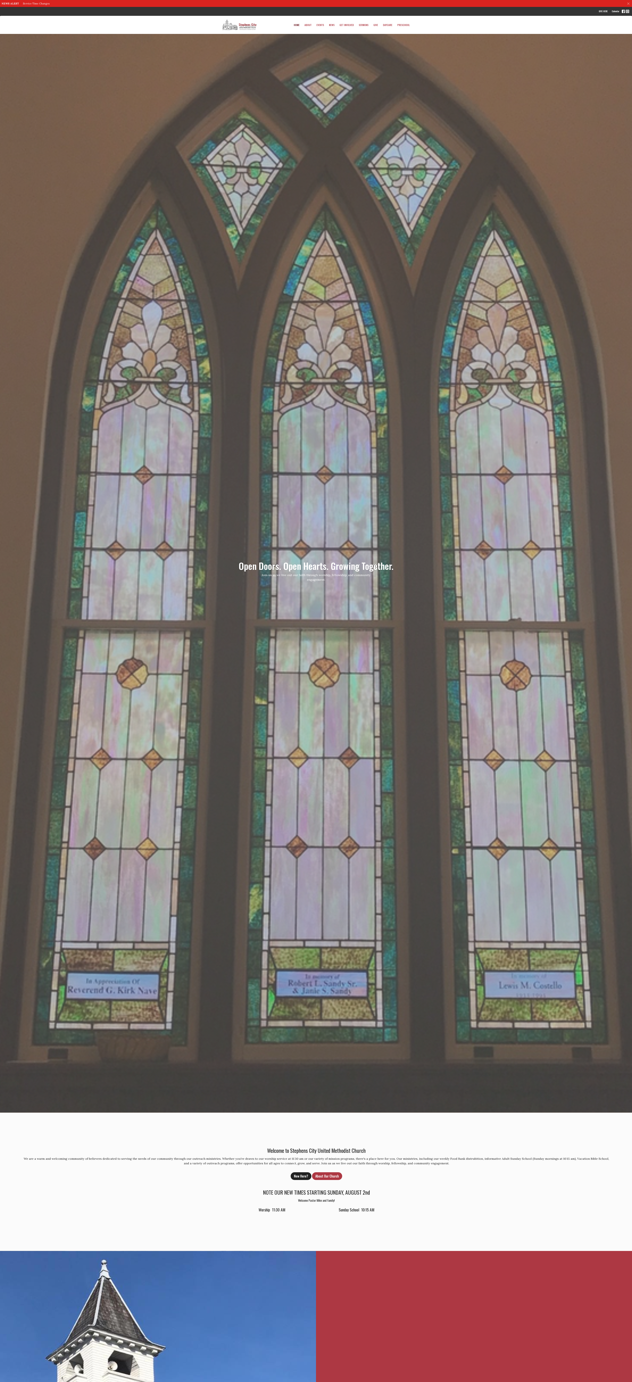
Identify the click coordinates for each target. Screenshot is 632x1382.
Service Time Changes (36, 3)
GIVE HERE (603, 11)
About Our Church (327, 1176)
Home (297, 25)
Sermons (364, 25)
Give (375, 25)
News (332, 25)
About (308, 25)
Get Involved (347, 25)
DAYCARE (387, 25)
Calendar (615, 11)
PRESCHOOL (403, 25)
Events (320, 25)
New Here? (301, 1176)
